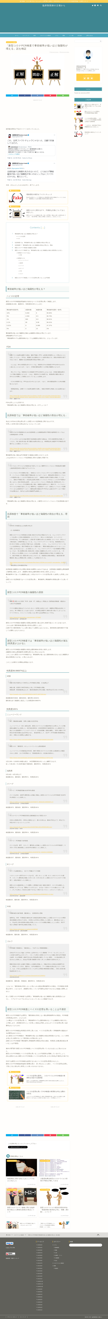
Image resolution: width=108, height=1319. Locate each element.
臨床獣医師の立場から (54, 5)
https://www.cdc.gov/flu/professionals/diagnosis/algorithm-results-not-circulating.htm (36, 495)
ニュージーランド (24, 260)
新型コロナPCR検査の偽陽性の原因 (25, 247)
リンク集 (71, 35)
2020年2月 (39, 1307)
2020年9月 (39, 1289)
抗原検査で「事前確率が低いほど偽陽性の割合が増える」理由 (34, 245)
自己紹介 (80, 35)
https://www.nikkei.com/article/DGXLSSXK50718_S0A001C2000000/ (31, 852)
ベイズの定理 (21, 236)
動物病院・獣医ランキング (12, 1258)
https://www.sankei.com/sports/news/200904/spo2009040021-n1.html (31, 894)
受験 (64, 35)
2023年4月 (39, 1247)
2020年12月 (40, 1281)
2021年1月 (39, 1278)
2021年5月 (39, 1268)
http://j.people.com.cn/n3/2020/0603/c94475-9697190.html (28, 694)
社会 (56, 1260)
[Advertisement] (54, 21)
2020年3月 (39, 1304)
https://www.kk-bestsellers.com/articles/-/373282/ (25, 617)
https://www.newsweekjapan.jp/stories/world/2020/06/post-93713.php (31, 757)
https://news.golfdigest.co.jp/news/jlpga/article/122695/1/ (27, 975)
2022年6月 (39, 1255)
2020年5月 (39, 1299)
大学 (56, 1252)
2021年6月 (39, 1265)
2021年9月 (39, 1257)
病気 (34, 35)
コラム (56, 35)
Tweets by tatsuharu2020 (82, 93)
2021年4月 (39, 1270)
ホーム (16, 35)
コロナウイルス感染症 (45, 35)
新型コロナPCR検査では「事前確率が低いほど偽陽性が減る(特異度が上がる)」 (39, 250)
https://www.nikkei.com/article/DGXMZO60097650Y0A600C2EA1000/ (31, 739)
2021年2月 (39, 1276)
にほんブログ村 (10, 1247)
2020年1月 (39, 1309)
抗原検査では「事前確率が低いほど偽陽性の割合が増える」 (33, 242)
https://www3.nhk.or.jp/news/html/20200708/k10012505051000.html (31, 827)
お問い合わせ (89, 35)
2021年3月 (39, 1273)
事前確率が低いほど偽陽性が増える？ (26, 234)
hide (43, 228)
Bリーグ (22, 268)
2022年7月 (39, 1252)
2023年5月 (39, 1244)
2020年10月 (40, 1286)
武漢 (21, 255)
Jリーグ (22, 265)
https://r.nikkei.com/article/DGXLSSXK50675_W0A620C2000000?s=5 (31, 802)
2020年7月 (39, 1294)
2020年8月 (39, 1291)
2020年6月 (39, 1296)
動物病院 (57, 1247)
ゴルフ (21, 273)
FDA (19, 238)
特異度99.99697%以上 (24, 253)
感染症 (56, 1268)
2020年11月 (40, 1283)
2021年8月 (39, 1260)
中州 (21, 271)
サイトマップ (26, 35)
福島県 (21, 263)
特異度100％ (21, 258)
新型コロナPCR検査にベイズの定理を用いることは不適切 (32, 278)
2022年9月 (39, 1250)
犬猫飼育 (57, 1257)
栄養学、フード (58, 1255)
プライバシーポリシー (12, 1316)
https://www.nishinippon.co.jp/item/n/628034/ (24, 929)
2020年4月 (39, 1302)
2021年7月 (39, 1263)
